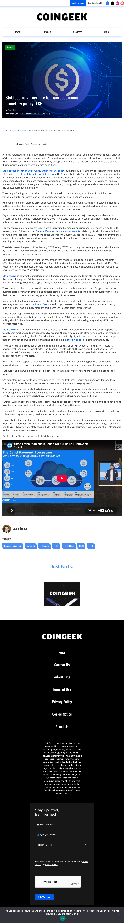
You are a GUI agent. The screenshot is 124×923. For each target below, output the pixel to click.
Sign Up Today (44, 896)
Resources (77, 32)
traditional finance (41, 304)
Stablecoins (9, 275)
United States (69, 545)
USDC (81, 545)
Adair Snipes (13, 110)
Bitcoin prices (75, 339)
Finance (10, 47)
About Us (62, 726)
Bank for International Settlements (36, 174)
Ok (62, 918)
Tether (56, 545)
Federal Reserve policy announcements (58, 231)
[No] (120, 914)
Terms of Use (62, 689)
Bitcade (47, 32)
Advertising (62, 677)
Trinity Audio (30, 144)
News (17, 32)
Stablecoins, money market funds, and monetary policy (33, 170)
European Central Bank (13, 545)
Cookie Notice (62, 714)
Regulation (31, 545)
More (106, 32)
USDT (91, 545)
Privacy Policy (62, 701)
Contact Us (62, 664)
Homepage (9, 130)
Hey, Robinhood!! (94, 3)
